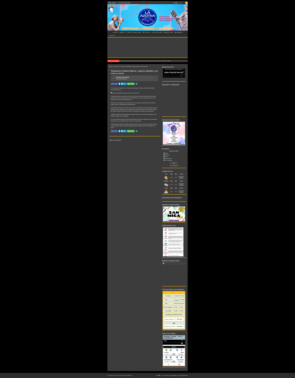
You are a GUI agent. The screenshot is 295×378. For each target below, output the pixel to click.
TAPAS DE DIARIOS (158, 32)
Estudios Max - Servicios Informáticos (179, 375)
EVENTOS (123, 32)
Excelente (167, 155)
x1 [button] (155, 78)
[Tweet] (123, 84)
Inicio (111, 66)
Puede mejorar (168, 158)
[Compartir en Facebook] (114, 84)
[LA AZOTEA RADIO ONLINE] (147, 17)
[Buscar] (186, 3)
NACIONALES (117, 66)
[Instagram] (175, 3)
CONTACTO (112, 35)
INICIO (110, 32)
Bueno (166, 153)
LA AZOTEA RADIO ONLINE (124, 2)
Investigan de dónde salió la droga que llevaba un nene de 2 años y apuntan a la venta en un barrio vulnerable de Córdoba (145, 60)
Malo (166, 156)
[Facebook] (174, 3)
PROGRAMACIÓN (179, 32)
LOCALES (116, 32)
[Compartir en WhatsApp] (131, 84)
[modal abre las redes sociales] (136, 84)
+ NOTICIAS (147, 32)
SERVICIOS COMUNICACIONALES (135, 32)
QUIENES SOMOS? (169, 32)
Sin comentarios (168, 160)
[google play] (177, 3)
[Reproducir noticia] (113, 78)
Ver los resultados (174, 165)
